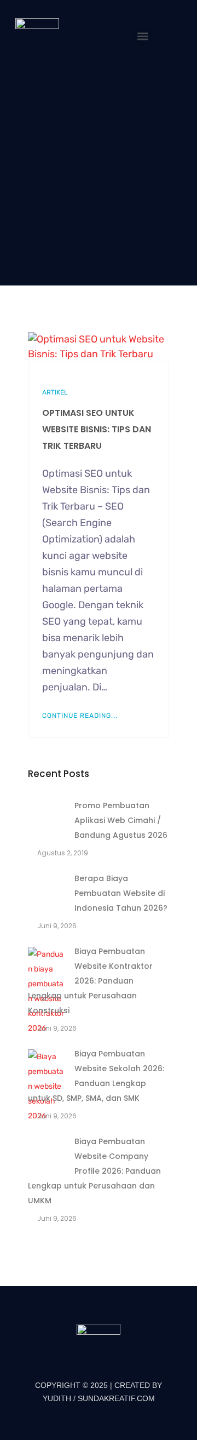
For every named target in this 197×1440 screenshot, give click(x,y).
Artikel (55, 392)
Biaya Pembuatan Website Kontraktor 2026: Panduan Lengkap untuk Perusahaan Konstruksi (90, 981)
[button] (143, 36)
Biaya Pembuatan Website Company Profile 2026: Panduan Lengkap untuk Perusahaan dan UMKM (94, 1171)
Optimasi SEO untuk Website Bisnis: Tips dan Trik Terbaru (96, 429)
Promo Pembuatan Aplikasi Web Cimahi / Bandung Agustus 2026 (120, 820)
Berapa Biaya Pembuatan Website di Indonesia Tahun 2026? (120, 893)
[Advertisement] (98, 171)
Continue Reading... (80, 715)
